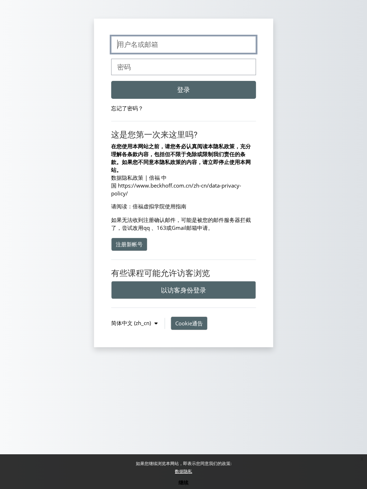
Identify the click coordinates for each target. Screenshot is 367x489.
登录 (183, 89)
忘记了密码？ (127, 108)
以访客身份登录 (183, 290)
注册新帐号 (129, 244)
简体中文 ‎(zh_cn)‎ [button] (131, 322)
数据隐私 (183, 471)
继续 (183, 482)
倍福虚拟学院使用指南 (159, 206)
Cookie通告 (189, 323)
